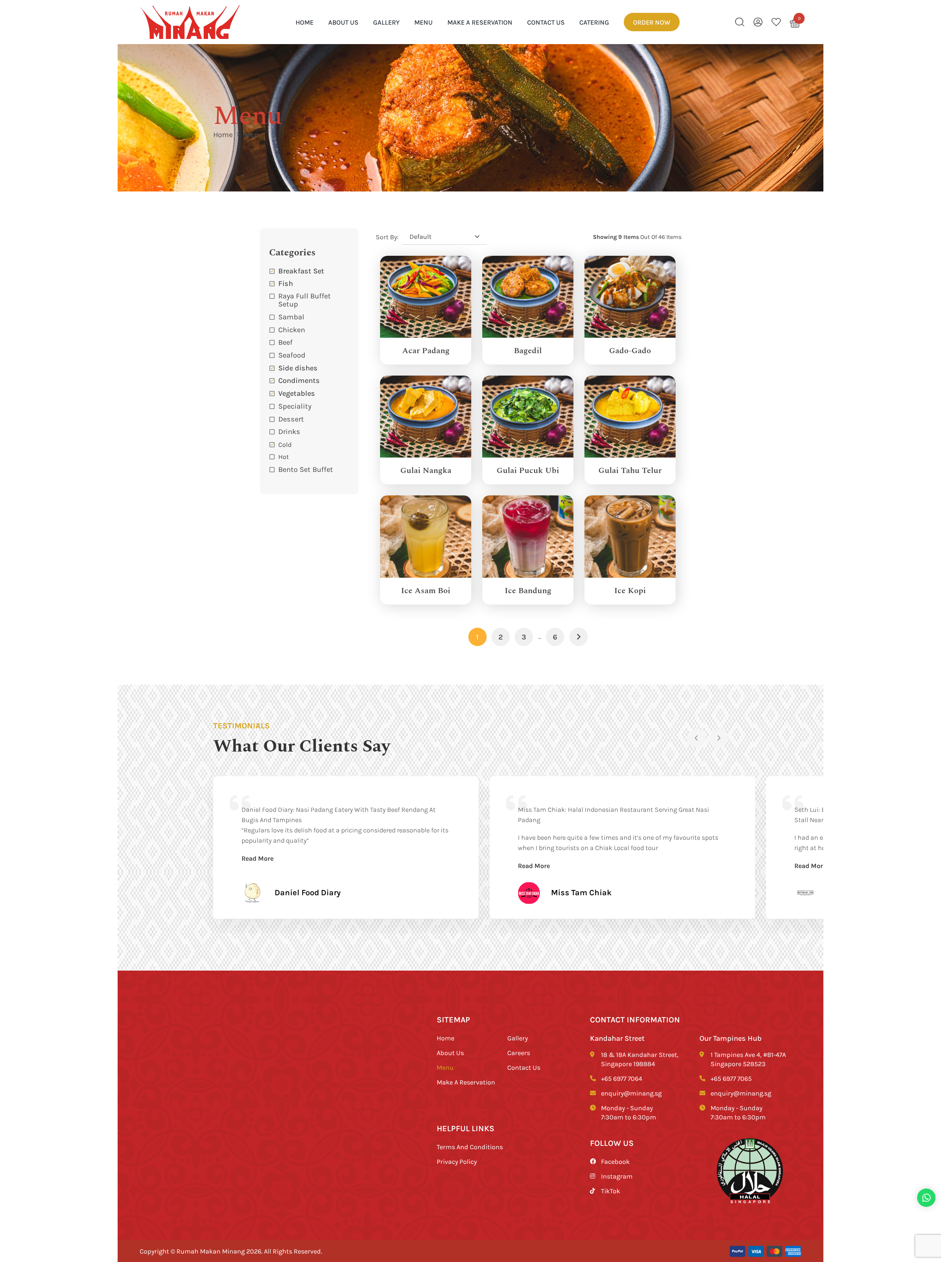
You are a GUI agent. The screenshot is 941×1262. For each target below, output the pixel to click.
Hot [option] (283, 456)
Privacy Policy (457, 1161)
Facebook (615, 1161)
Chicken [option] (291, 329)
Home (223, 134)
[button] (309, 432)
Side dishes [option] (298, 367)
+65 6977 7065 (731, 1078)
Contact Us (546, 22)
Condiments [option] (299, 380)
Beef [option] (285, 342)
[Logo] (190, 22)
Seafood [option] (291, 354)
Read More (257, 858)
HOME (305, 22)
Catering (594, 22)
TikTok (610, 1191)
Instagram (617, 1176)
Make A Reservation (479, 22)
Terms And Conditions (470, 1147)
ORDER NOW (651, 22)
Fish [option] (285, 283)
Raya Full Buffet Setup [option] (304, 299)
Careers (518, 1052)
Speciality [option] (294, 405)
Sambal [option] (291, 316)
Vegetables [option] (296, 393)
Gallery (386, 22)
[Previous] (696, 738)
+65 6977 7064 (621, 1078)
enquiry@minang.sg (631, 1093)
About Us (343, 22)
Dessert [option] (291, 418)
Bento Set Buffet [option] (305, 469)
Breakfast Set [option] (301, 270)
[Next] (718, 738)
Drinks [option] (289, 431)
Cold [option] (285, 444)
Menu (423, 22)
